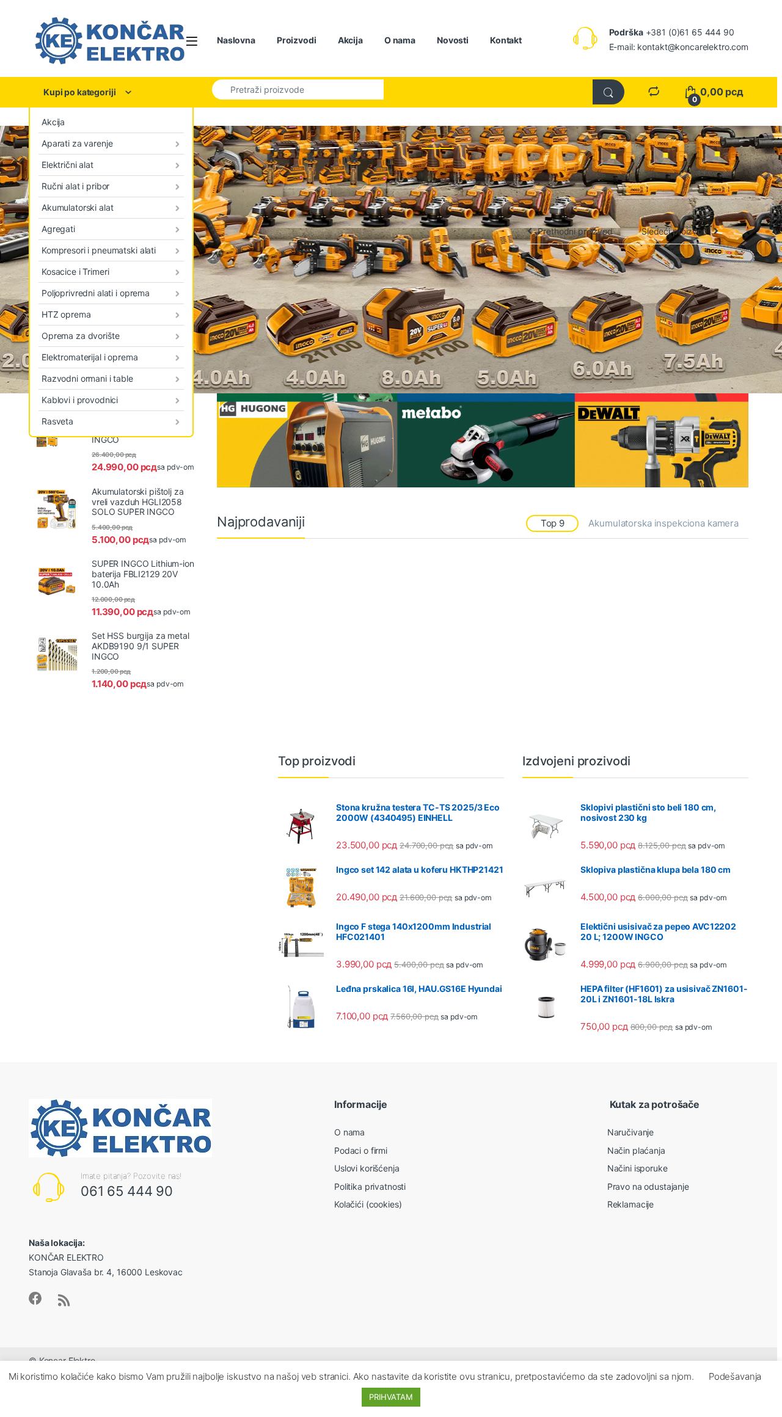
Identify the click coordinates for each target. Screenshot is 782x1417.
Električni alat (67, 164)
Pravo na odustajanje (648, 1186)
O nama (399, 40)
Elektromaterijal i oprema (90, 357)
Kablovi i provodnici (80, 400)
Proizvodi (296, 40)
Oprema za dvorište (80, 335)
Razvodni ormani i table (87, 378)
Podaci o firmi (360, 1150)
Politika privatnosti (370, 1186)
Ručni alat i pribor (75, 186)
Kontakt (506, 40)
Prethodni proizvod (575, 231)
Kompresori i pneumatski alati (99, 250)
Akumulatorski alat (77, 207)
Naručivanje (630, 1132)
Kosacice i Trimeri (75, 271)
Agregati (58, 229)
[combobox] (298, 89)
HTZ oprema (66, 314)
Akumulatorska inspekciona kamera (663, 523)
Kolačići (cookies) (367, 1204)
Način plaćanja (636, 1150)
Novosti (453, 40)
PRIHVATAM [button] (391, 1397)
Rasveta (57, 421)
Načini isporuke (637, 1168)
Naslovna (236, 40)
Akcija (350, 40)
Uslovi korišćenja (367, 1168)
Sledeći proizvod (674, 231)
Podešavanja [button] (735, 1376)
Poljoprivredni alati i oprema (96, 293)
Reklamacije (630, 1204)
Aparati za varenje (77, 143)
